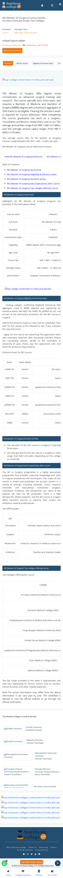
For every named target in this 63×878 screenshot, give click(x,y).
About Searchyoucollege (16, 847)
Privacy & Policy (41, 850)
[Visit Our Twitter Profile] (32, 854)
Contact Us (32, 847)
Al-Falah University (34, 727)
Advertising (43, 847)
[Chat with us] (4, 863)
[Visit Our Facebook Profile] (24, 854)
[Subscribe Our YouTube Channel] (36, 854)
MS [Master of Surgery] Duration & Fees (26, 179)
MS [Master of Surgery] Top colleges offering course (32, 188)
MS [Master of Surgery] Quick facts (24, 169)
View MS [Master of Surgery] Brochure (23, 156)
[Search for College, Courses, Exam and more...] (52, 5)
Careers (53, 847)
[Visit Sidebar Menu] (60, 4)
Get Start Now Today (32, 862)
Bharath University (35, 740)
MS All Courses (22, 63)
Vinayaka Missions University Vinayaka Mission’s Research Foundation (47, 770)
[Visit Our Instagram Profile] (28, 854)
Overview (8, 63)
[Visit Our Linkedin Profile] (39, 854)
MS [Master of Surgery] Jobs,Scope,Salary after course (33, 183)
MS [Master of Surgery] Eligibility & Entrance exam (32, 174)
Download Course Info (13, 51)
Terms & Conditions (25, 850)
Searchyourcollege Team (25, 45)
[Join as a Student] (42, 5)
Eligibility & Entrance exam (43, 63)
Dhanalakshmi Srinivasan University (46, 754)
